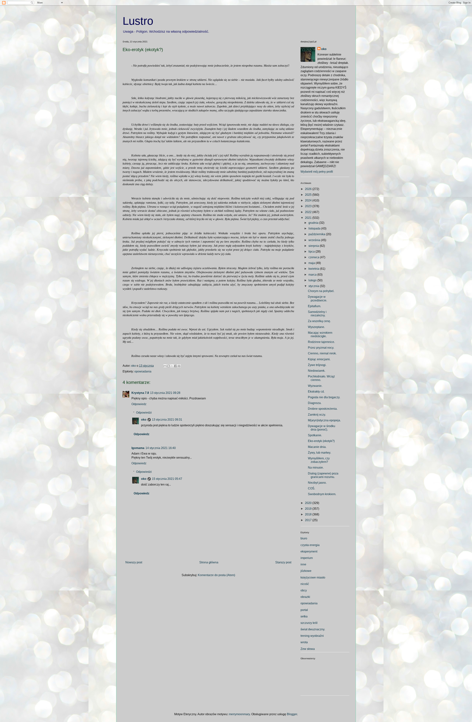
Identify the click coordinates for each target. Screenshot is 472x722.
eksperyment (309, 551)
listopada (314, 228)
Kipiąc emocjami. (319, 359)
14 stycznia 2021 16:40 (160, 448)
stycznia (314, 286)
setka (304, 616)
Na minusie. (316, 467)
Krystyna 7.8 (140, 392)
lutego (312, 280)
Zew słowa (308, 648)
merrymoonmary (239, 714)
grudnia (313, 222)
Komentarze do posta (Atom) (216, 575)
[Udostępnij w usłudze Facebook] (175, 366)
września (314, 240)
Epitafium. (314, 306)
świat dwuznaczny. (313, 629)
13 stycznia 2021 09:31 (167, 419)
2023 (308, 206)
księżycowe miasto (313, 577)
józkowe (306, 570)
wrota (304, 642)
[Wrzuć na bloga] (168, 366)
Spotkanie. (315, 435)
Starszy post (283, 562)
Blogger (292, 714)
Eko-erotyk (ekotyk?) (321, 441)
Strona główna (208, 562)
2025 (308, 194)
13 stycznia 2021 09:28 (165, 392)
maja (312, 263)
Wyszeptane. (316, 327)
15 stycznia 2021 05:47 (167, 478)
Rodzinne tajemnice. (321, 341)
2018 (308, 514)
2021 (308, 217)
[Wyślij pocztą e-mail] (165, 366)
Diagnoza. (314, 403)
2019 (308, 508)
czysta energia (310, 545)
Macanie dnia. (317, 446)
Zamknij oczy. (317, 414)
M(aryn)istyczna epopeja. (324, 420)
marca (312, 274)
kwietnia (314, 268)
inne (303, 564)
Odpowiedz (138, 404)
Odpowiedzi (144, 412)
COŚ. (311, 488)
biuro (304, 538)
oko (143, 419)
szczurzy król (309, 622)
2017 (308, 520)
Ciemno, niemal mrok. (322, 353)
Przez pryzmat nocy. (321, 347)
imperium (307, 557)
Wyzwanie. (315, 385)
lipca (311, 251)
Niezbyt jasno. (317, 482)
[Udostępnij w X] (172, 366)
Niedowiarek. (316, 370)
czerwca (314, 257)
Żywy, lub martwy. (319, 452)
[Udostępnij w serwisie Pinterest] (179, 366)
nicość (305, 583)
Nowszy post (133, 562)
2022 (308, 212)
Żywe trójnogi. (317, 365)
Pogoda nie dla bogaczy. (324, 397)
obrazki (305, 596)
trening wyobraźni (312, 635)
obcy (304, 590)
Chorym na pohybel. (321, 291)
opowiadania (142, 371)
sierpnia (314, 245)
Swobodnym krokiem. (322, 494)
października (317, 234)
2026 (308, 189)
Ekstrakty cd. (316, 391)
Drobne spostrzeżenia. (322, 408)
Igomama (137, 448)
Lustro (138, 21)
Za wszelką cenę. (319, 321)
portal (304, 610)
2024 (308, 200)
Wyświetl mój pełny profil (317, 171)
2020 (308, 503)
